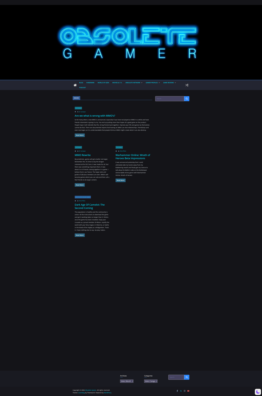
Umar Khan (123, 151)
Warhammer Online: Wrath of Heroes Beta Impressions (133, 156)
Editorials (78, 108)
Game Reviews (168, 83)
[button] (141, 82)
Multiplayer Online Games (83, 197)
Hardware (90, 83)
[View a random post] (186, 85)
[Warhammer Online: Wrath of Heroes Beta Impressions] (133, 144)
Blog (81, 83)
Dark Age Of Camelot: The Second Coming (90, 206)
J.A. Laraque (82, 112)
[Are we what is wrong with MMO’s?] (112, 105)
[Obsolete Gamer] (75, 85)
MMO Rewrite (83, 155)
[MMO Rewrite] (92, 144)
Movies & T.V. (117, 83)
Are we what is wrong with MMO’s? (95, 115)
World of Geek (103, 83)
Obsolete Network (132, 83)
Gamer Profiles (152, 83)
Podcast (82, 87)
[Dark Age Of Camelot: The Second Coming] (92, 194)
